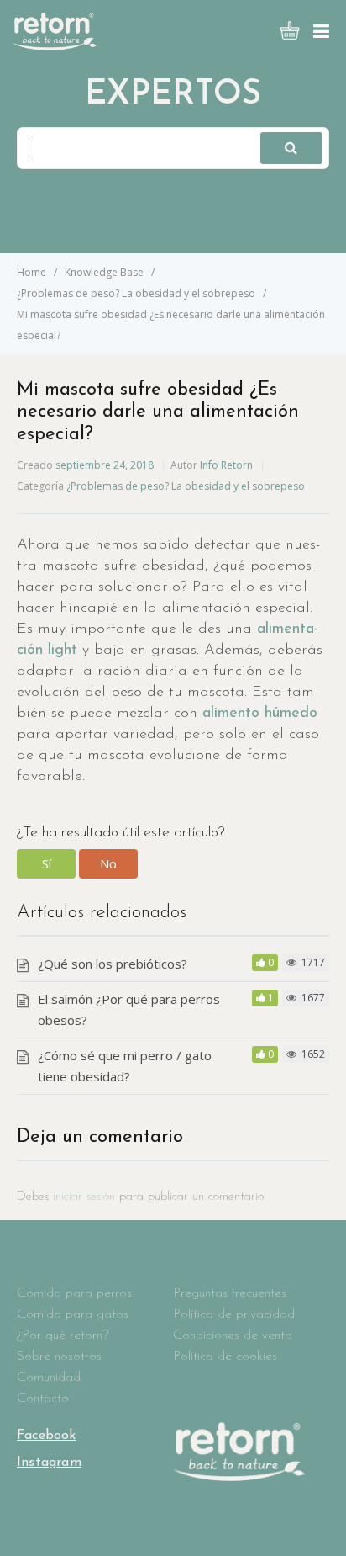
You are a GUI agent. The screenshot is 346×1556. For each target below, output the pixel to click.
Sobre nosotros (59, 1356)
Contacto (43, 1398)
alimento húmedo (259, 713)
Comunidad (49, 1377)
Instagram (49, 1462)
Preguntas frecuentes (229, 1293)
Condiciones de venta (232, 1335)
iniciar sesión (84, 1197)
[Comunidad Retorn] (55, 45)
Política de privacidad (234, 1314)
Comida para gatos (72, 1314)
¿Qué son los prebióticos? (112, 963)
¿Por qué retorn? (62, 1335)
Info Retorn (226, 465)
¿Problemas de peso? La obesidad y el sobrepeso (185, 486)
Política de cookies (225, 1356)
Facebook (46, 1435)
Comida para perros (74, 1293)
